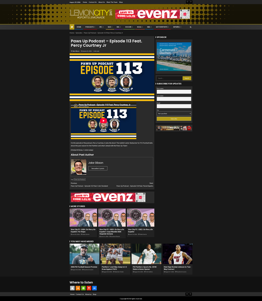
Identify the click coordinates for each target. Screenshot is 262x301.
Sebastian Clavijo (119, 272)
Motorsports (161, 27)
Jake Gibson (76, 51)
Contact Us (93, 2)
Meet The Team (112, 2)
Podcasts (89, 27)
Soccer (128, 27)
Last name (160, 96)
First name (160, 88)
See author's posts (97, 168)
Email (158, 103)
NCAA (139, 27)
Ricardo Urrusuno (88, 269)
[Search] (190, 27)
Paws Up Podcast (79, 179)
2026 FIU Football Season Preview (84, 267)
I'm (158, 110)
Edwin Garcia (85, 234)
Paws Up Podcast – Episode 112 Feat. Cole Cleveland (89, 184)
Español (176, 27)
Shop (121, 2)
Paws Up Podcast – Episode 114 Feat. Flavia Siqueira (134, 184)
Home (85, 2)
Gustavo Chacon (115, 236)
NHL (118, 27)
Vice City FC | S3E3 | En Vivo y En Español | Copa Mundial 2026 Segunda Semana (111, 231)
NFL (100, 27)
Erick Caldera (149, 272)
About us (101, 2)
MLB (109, 27)
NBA (148, 27)
